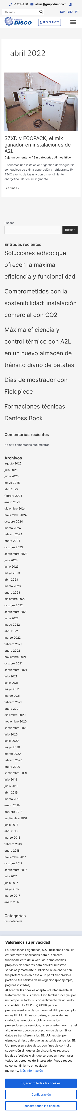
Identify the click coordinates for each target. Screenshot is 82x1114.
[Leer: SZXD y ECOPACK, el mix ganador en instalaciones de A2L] (41, 101)
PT (77, 11)
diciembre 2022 (14, 598)
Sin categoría (43, 157)
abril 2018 (10, 831)
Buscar (9, 222)
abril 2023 (11, 579)
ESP (62, 11)
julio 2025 (10, 470)
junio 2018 (11, 824)
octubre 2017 (13, 863)
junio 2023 (11, 566)
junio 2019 (11, 786)
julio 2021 (10, 676)
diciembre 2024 (15, 508)
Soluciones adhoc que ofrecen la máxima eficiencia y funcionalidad (39, 264)
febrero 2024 (13, 534)
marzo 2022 (12, 637)
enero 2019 (12, 805)
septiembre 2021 (15, 670)
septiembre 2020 (16, 728)
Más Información (31, 1070)
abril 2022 (11, 631)
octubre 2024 (13, 521)
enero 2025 (12, 502)
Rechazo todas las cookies (41, 1106)
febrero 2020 (13, 760)
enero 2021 (12, 708)
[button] (73, 22)
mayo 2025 (12, 482)
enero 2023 (12, 592)
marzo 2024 (12, 528)
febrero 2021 (13, 702)
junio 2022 (11, 618)
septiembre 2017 (15, 869)
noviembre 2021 (15, 657)
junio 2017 (11, 882)
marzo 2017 (12, 895)
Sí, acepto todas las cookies (41, 1083)
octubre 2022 (13, 605)
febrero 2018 (13, 844)
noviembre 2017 (15, 857)
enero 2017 (12, 902)
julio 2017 (10, 876)
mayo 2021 (11, 689)
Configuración (41, 1094)
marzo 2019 (12, 799)
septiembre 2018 (15, 818)
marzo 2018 (12, 837)
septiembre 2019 (15, 773)
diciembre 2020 (15, 715)
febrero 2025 (13, 495)
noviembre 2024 (15, 515)
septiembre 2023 (16, 553)
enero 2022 (12, 650)
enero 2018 (12, 850)
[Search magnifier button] (41, 12)
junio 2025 (11, 476)
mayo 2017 (11, 889)
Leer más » (11, 188)
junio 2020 (11, 740)
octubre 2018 (13, 811)
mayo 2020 (12, 747)
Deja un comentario (17, 157)
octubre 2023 (13, 547)
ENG (70, 11)
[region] (41, 1025)
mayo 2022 (12, 624)
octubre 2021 (13, 663)
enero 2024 (12, 540)
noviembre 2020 (15, 721)
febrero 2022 (13, 644)
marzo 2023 (12, 586)
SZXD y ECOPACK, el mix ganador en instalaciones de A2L (37, 144)
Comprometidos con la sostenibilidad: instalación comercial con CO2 (40, 303)
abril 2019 (11, 792)
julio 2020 (11, 734)
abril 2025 (11, 489)
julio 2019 (10, 779)
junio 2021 (11, 682)
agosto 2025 (12, 463)
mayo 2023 (12, 573)
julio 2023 (11, 560)
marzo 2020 (12, 753)
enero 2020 (12, 766)
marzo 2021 (12, 695)
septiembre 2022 (15, 611)
